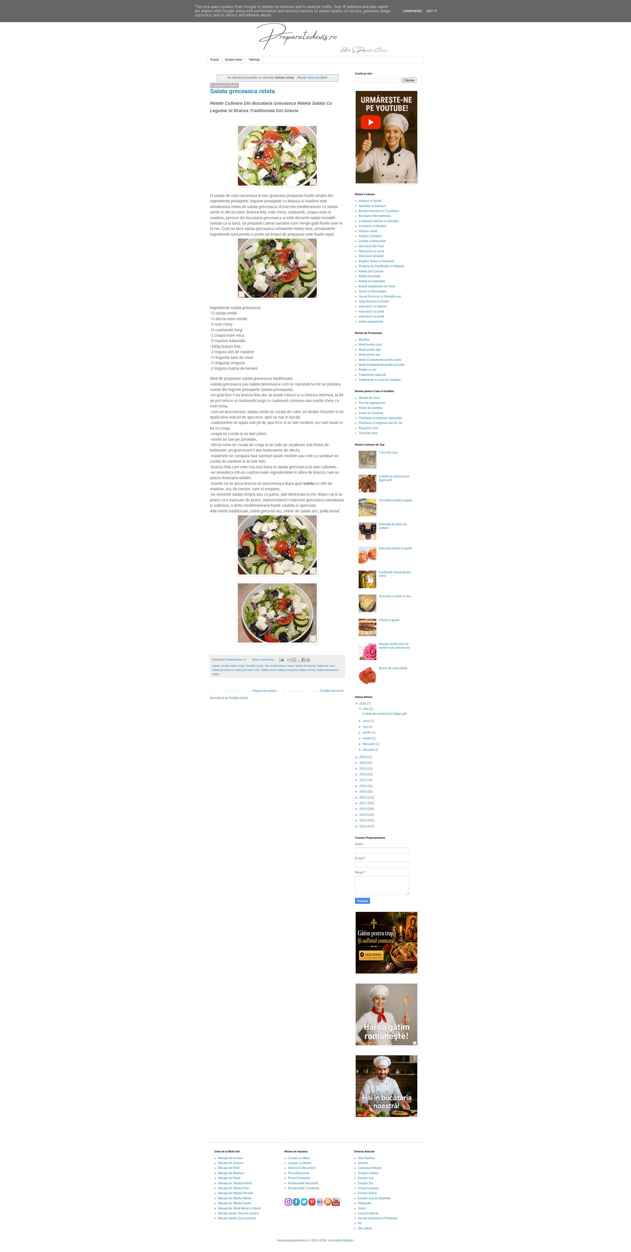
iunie (366, 721)
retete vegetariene (371, 321)
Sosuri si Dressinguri (372, 291)
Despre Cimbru (368, 1173)
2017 (363, 803)
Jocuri (362, 1208)
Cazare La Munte (299, 1163)
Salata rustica (307, 669)
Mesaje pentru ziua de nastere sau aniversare (394, 645)
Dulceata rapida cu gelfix (395, 548)
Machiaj (364, 339)
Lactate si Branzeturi (372, 241)
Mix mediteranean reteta (279, 665)
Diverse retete (368, 231)
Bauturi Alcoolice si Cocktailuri (379, 211)
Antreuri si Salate (370, 201)
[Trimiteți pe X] (298, 659)
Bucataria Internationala (375, 216)
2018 (363, 797)
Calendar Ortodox (370, 1168)
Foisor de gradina (370, 408)
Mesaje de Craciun (231, 1163)
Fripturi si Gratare (370, 236)
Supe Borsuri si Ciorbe (374, 301)
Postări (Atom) (238, 698)
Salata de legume (305, 665)
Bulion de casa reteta (393, 668)
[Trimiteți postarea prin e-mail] (281, 659)
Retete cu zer (367, 369)
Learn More (412, 11)
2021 (363, 780)
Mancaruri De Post (371, 246)
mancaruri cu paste (371, 311)
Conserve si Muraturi (372, 226)
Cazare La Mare (299, 1158)
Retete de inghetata (372, 281)
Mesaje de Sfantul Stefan (235, 1198)
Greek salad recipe (232, 665)
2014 (363, 820)
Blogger (348, 1240)
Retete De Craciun (371, 271)
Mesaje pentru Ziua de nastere (238, 1213)
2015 (363, 815)
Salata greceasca (222, 669)
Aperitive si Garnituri (372, 206)
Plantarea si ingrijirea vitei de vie (380, 423)
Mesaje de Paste (229, 1178)
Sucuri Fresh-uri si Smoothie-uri (380, 296)
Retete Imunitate (370, 276)
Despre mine (233, 59)
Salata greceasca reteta (242, 91)
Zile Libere (365, 1228)
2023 (363, 768)
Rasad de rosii (368, 428)
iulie (366, 709)
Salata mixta (268, 669)
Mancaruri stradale (371, 256)
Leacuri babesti (368, 1213)
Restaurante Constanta (303, 1188)
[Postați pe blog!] (294, 659)
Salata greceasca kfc (247, 669)
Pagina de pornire (265, 691)
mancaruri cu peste (371, 316)
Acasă (214, 59)
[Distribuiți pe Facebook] (303, 659)
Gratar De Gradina (371, 413)
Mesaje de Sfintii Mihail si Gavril (239, 1208)
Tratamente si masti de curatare (380, 380)
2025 (363, 757)
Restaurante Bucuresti (303, 1183)
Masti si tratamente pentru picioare (382, 364)
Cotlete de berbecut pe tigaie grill (384, 713)
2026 (363, 703)
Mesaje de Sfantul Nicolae (235, 1193)
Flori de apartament (372, 403)
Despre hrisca (367, 1193)
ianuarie (369, 749)
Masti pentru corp (370, 344)
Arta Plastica (366, 1158)
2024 (363, 763)
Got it (432, 11)
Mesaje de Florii (229, 1168)
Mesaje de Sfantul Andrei (235, 1183)
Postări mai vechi (331, 691)
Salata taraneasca (327, 669)
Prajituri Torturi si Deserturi (376, 261)
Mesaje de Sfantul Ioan (233, 1188)
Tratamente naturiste (372, 375)
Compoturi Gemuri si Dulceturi (379, 221)
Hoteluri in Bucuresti (301, 1168)
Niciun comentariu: (263, 659)
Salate (215, 674)
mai (365, 727)
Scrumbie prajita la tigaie (395, 500)
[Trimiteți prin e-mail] (289, 659)
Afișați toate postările (312, 77)
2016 (363, 809)
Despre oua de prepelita (374, 1198)
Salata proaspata (287, 669)
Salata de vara (325, 665)
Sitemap (254, 59)
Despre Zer (365, 1183)
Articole (363, 1163)
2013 (363, 826)
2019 (363, 791)
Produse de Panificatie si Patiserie (381, 266)
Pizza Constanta (299, 1178)
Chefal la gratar (389, 620)
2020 (363, 786)
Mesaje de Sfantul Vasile (234, 1203)
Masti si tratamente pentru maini (380, 360)
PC (360, 1223)
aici (279, 511)
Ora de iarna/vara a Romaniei (378, 1218)
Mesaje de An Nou (230, 1158)
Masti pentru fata (370, 349)
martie (367, 738)
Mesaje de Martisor (231, 1173)
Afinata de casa (369, 398)
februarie (369, 744)
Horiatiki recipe (254, 665)
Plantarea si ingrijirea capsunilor (380, 418)
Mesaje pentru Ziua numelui (237, 1218)
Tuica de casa (368, 433)
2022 (363, 774)
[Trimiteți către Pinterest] (308, 659)
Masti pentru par (369, 354)
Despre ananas (368, 1188)
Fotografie (364, 1203)
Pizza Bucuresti (298, 1173)
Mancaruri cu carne (372, 251)
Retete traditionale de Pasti (377, 286)
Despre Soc (366, 1178)
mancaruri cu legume (373, 306)
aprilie (367, 732)
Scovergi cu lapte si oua (395, 596)
